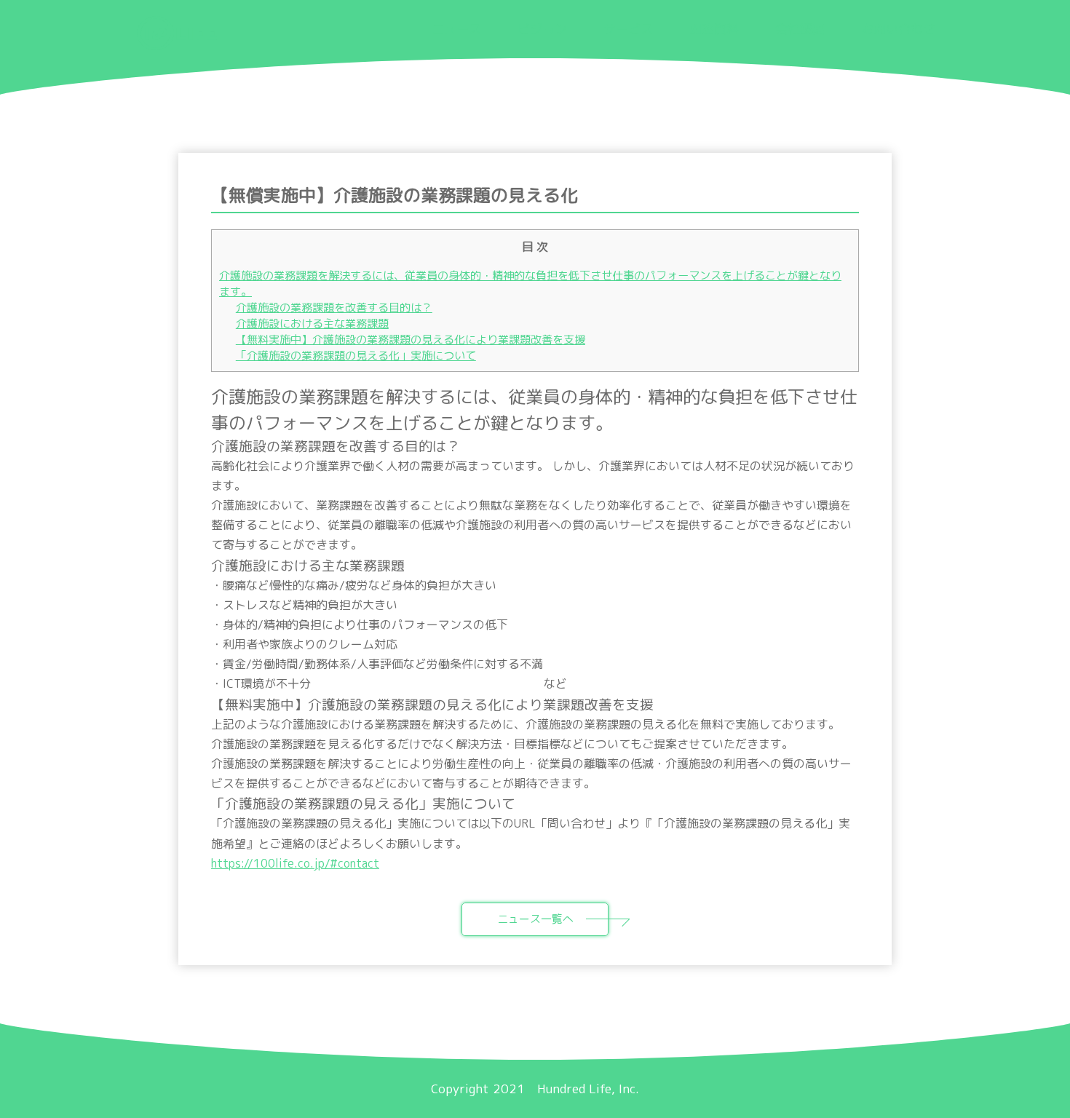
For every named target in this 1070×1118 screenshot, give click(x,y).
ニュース (456, 28)
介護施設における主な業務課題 (312, 323)
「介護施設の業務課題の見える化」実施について (356, 355)
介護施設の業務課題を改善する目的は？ (334, 307)
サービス (628, 28)
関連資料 (714, 28)
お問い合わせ (898, 28)
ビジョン (542, 28)
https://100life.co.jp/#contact (295, 863)
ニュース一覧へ (535, 919)
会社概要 (800, 28)
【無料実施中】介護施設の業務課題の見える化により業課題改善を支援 (410, 339)
